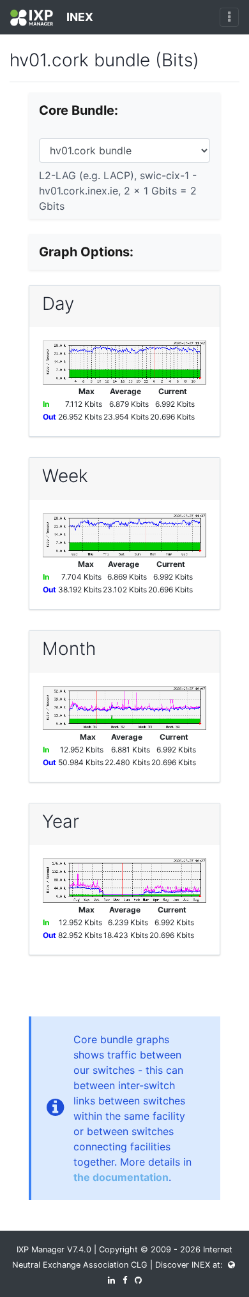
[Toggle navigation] (229, 17)
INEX (78, 17)
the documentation (121, 1177)
